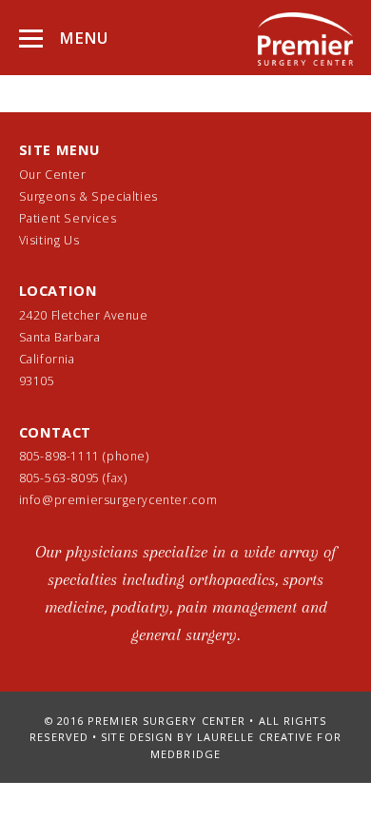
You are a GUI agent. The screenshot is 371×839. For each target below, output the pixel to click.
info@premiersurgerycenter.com (118, 500)
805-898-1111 (59, 456)
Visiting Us (49, 240)
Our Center (53, 174)
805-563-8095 (61, 478)
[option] (186, 602)
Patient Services (68, 218)
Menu (81, 38)
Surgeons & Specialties (88, 196)
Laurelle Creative (255, 737)
